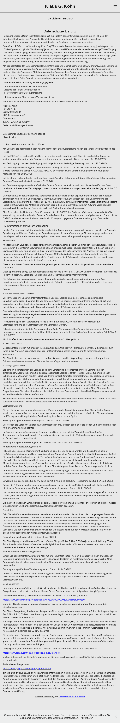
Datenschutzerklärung (44, 697)
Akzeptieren (87, 718)
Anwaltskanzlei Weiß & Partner (72, 697)
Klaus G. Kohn (60, 6)
